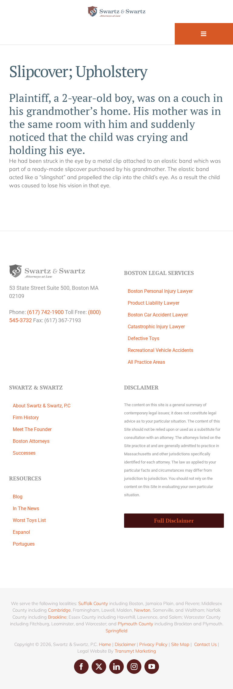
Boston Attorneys (31, 441)
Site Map (180, 644)
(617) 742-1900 (45, 312)
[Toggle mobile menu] (204, 34)
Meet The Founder (32, 429)
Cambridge (59, 610)
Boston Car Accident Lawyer (158, 315)
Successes (24, 453)
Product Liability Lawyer (153, 303)
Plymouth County (135, 624)
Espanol (21, 532)
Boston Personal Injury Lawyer (160, 291)
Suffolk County (93, 603)
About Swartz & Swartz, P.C (41, 406)
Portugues (24, 544)
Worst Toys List (29, 520)
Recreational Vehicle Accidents (160, 350)
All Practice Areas (146, 362)
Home (105, 644)
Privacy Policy (153, 644)
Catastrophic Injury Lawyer (156, 326)
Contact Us (205, 644)
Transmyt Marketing (135, 651)
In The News (26, 508)
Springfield (116, 631)
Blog (17, 497)
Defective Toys (143, 338)
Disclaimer (125, 644)
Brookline (57, 617)
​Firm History (26, 417)
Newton (142, 610)
